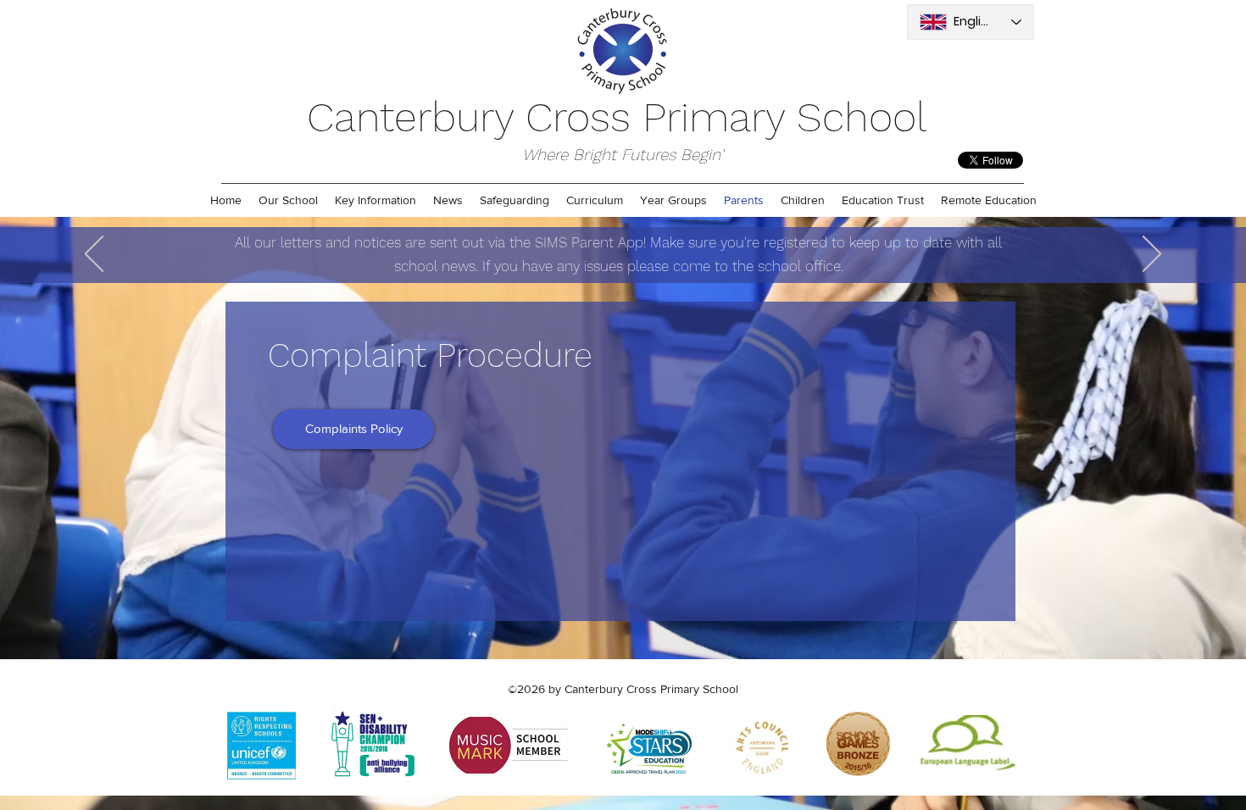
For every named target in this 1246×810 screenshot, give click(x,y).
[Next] (1152, 255)
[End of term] (635, 240)
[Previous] (94, 255)
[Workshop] (613, 240)
